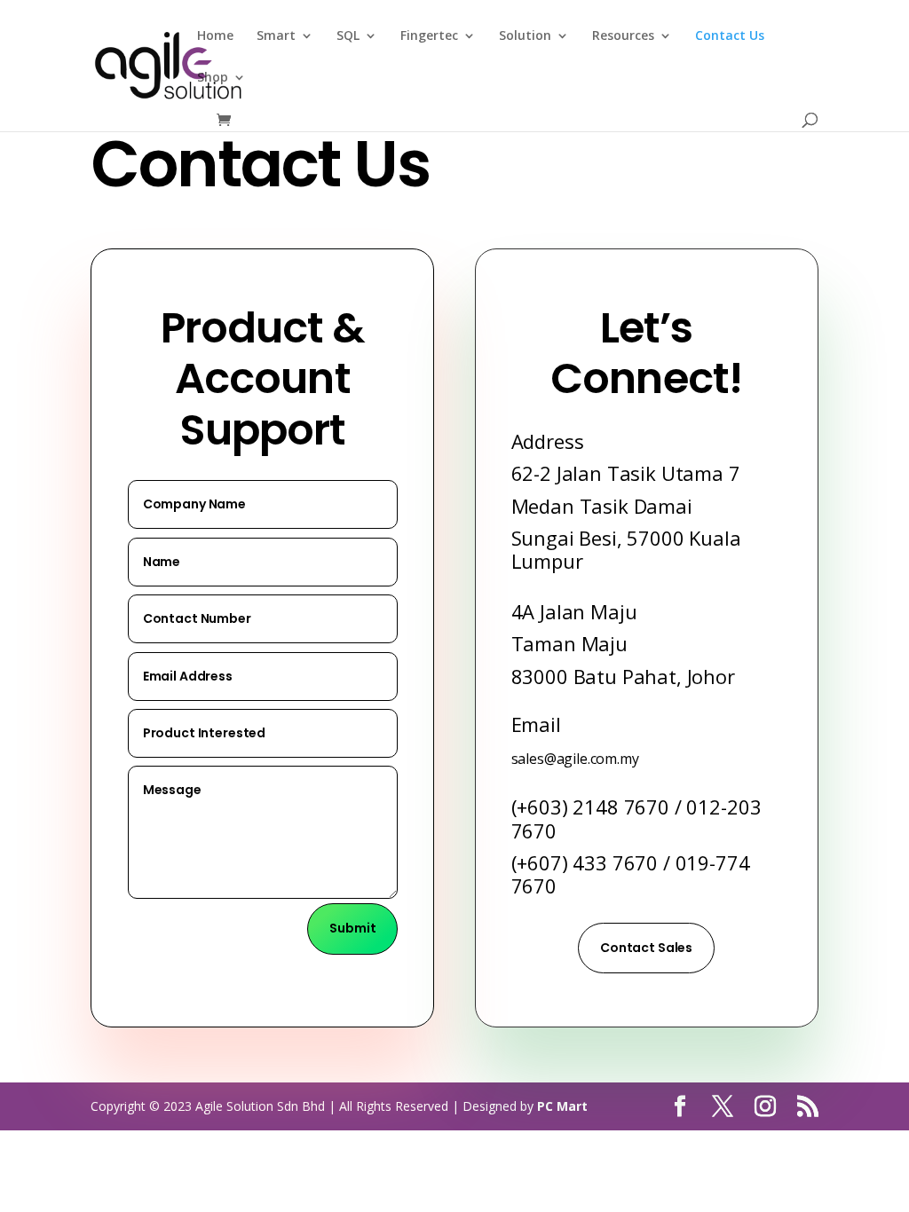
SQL (348, 36)
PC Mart (562, 1106)
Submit (352, 928)
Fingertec (429, 36)
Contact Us (729, 36)
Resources (623, 36)
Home (215, 36)
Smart (276, 36)
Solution (525, 36)
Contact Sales (646, 947)
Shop (212, 78)
